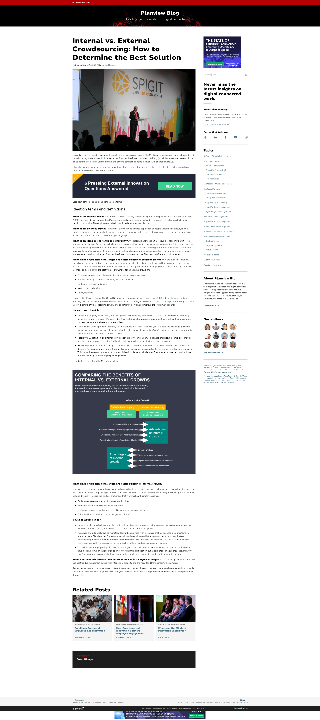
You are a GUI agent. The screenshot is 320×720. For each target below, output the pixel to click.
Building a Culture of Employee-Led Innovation (89, 628)
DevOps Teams (212, 241)
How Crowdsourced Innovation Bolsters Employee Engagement (130, 629)
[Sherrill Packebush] (233, 348)
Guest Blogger (109, 64)
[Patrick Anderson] (208, 339)
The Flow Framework (215, 174)
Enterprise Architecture (216, 198)
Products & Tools (211, 255)
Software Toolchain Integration (217, 156)
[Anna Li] (233, 330)
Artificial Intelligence (215, 166)
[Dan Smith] (224, 330)
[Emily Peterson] (208, 330)
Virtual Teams (212, 250)
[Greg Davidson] (216, 330)
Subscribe (241, 708)
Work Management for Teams (217, 237)
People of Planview (212, 265)
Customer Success (212, 260)
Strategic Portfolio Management (218, 184)
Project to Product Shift (216, 170)
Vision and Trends (212, 161)
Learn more (211, 305)
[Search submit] (246, 75)
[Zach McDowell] (224, 348)
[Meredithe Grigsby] (216, 348)
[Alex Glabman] (216, 339)
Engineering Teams (214, 245)
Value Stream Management (216, 216)
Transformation (212, 179)
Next (213, 701)
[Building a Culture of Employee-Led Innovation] (92, 608)
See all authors (212, 353)
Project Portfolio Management (217, 221)
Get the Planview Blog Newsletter (217, 125)
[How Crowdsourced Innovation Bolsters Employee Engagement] (134, 608)
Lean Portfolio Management (218, 207)
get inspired (92, 161)
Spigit (175, 244)
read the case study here (178, 298)
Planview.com (83, 2)
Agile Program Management (218, 211)
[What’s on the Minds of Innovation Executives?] (176, 608)
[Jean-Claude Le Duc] (208, 348)
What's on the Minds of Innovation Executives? (172, 628)
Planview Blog (160, 13)
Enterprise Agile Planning (215, 203)
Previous (99, 701)
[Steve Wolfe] (224, 339)
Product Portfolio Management (217, 226)
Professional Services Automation (219, 231)
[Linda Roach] (233, 339)
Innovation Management (216, 193)
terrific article (111, 154)
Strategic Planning (212, 189)
